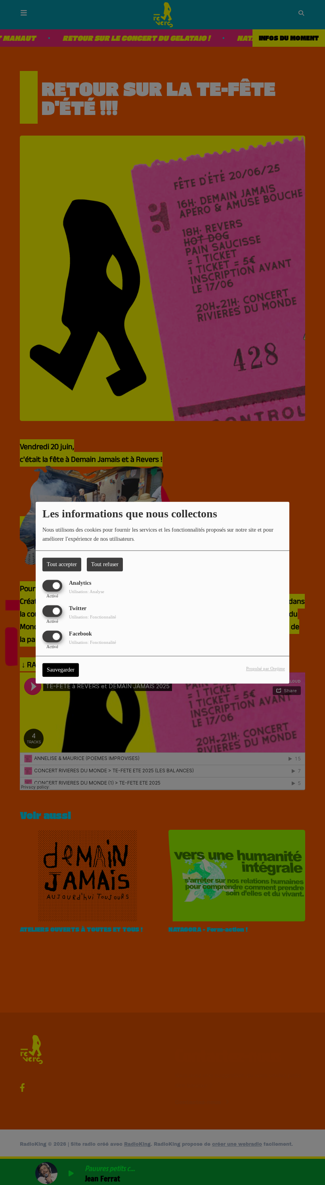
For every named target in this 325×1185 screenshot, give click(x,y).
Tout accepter (62, 564)
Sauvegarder (61, 670)
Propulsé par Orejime (265, 668)
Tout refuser (105, 564)
